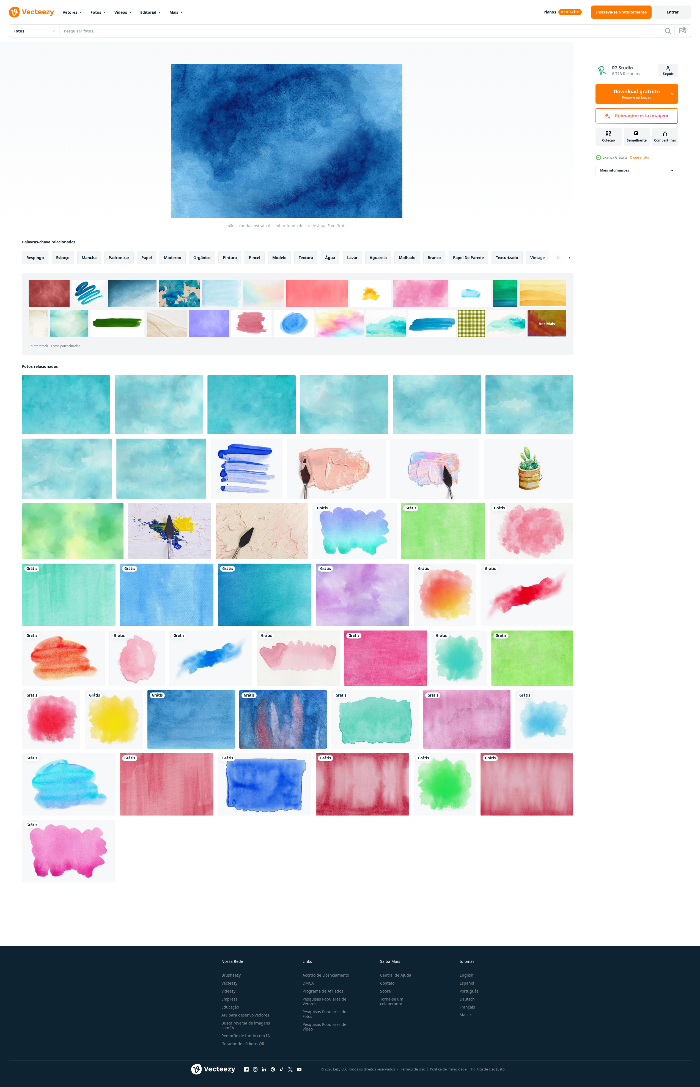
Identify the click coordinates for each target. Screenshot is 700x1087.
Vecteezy (229, 983)
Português (469, 991)
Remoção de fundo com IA (245, 1035)
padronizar (119, 257)
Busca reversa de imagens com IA (245, 1025)
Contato (387, 983)
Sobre (385, 991)
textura (306, 257)
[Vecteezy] (31, 12)
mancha (89, 257)
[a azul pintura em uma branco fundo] (246, 469)
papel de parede (468, 257)
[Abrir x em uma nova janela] (290, 1069)
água (330, 257)
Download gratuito (637, 94)
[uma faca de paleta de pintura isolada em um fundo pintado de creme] (262, 531)
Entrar (673, 12)
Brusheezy (231, 975)
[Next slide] (564, 257)
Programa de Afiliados (323, 991)
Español (467, 983)
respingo (35, 257)
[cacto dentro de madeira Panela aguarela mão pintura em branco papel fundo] (528, 469)
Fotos (95, 12)
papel (146, 257)
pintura (230, 257)
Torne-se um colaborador (391, 1001)
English (466, 975)
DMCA (308, 983)
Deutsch (467, 999)
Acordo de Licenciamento (326, 975)
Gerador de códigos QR (242, 1043)
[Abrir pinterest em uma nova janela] (273, 1069)
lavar (352, 257)
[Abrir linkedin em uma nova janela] (264, 1069)
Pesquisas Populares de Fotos (324, 1014)
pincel (254, 257)
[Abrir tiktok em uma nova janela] (281, 1069)
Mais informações (614, 170)
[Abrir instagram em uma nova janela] (255, 1069)
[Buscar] (668, 31)
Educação (230, 1007)
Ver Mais (547, 323)
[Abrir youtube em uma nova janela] (299, 1069)
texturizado (507, 257)
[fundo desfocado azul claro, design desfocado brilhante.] (72, 531)
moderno (172, 257)
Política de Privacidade (448, 1069)
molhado (407, 257)
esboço (63, 257)
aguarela (378, 257)
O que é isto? (639, 157)
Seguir (668, 73)
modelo (279, 257)
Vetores (70, 12)
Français (467, 1007)
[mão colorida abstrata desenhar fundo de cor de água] (66, 404)
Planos (549, 12)
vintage (537, 257)
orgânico (202, 257)
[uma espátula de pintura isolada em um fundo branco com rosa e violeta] (434, 469)
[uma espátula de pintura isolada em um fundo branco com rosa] (336, 469)
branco (434, 257)
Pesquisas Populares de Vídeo (324, 1027)
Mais (173, 12)
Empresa (229, 999)
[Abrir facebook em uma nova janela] (246, 1069)
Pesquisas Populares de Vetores (324, 1001)
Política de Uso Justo (488, 1069)
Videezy (228, 991)
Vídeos (120, 12)
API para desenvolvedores (245, 1015)
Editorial (148, 12)
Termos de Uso (413, 1069)
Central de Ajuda (395, 975)
